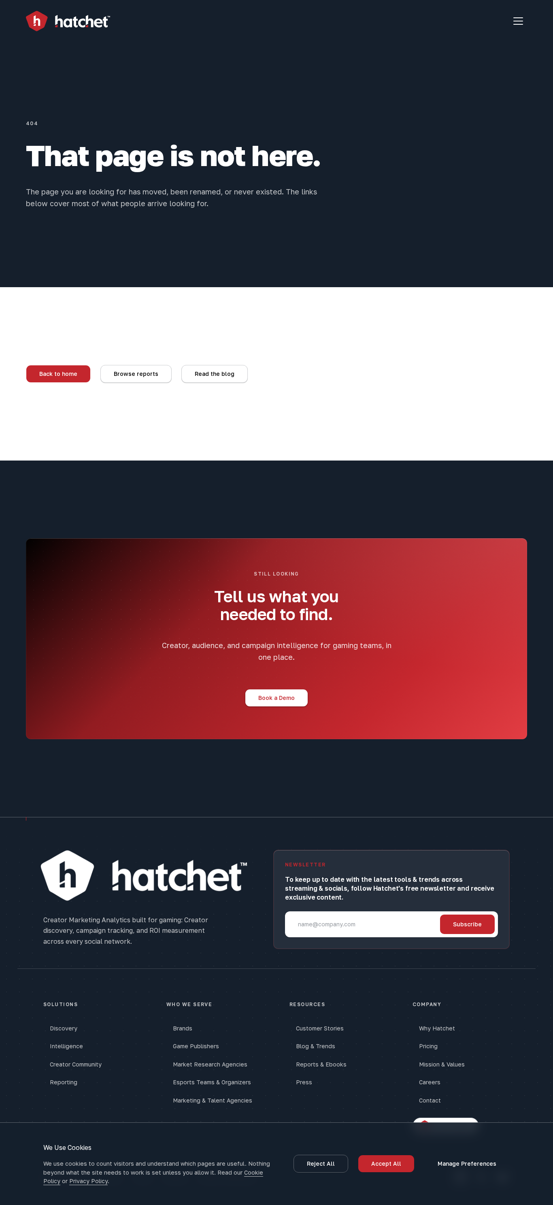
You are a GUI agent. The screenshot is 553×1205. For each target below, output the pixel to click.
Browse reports (136, 373)
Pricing (428, 1046)
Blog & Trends (315, 1046)
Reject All (321, 1163)
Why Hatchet (437, 1028)
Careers (429, 1082)
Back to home (58, 373)
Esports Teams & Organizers (212, 1082)
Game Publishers (196, 1046)
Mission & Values (442, 1064)
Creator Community (76, 1064)
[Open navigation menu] (518, 21)
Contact (430, 1100)
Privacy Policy (88, 1180)
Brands (182, 1028)
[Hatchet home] (68, 21)
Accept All (386, 1163)
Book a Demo (276, 697)
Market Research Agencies (210, 1064)
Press (304, 1082)
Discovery (63, 1028)
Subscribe (467, 924)
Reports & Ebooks (321, 1064)
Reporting (63, 1082)
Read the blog (214, 373)
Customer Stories (320, 1028)
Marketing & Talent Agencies (212, 1100)
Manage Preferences (467, 1163)
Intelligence (66, 1046)
